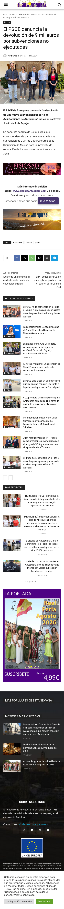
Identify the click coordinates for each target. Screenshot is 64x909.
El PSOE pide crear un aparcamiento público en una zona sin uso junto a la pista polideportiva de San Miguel (41, 384)
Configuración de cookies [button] (19, 901)
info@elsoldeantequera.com (33, 824)
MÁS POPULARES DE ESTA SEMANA (28, 700)
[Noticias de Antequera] (32, 3)
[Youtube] (48, 830)
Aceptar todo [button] (44, 901)
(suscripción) (48, 201)
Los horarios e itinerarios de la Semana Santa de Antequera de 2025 (40, 747)
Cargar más (30, 581)
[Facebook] (17, 258)
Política (13, 14)
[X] (24, 258)
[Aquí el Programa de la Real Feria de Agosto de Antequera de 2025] (12, 766)
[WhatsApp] (32, 258)
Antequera (17, 242)
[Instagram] (24, 830)
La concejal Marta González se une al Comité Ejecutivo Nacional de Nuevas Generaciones (41, 330)
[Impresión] (47, 258)
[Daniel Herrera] (5, 55)
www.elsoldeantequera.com (29, 190)
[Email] (39, 258)
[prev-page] (5, 477)
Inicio (5, 14)
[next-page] (11, 477)
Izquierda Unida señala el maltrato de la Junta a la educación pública (16, 280)
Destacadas (9, 336)
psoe (37, 242)
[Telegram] (54, 258)
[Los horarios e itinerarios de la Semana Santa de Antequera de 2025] (12, 749)
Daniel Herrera (18, 55)
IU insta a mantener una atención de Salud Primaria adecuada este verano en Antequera (41, 367)
